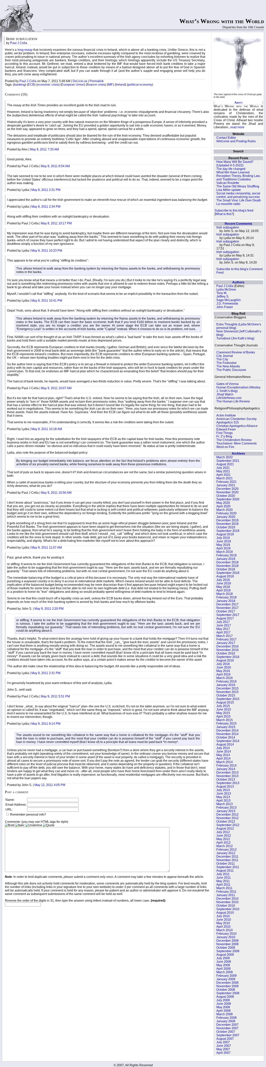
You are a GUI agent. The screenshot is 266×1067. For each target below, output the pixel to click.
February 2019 (226, 555)
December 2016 (227, 646)
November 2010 (227, 902)
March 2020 (224, 509)
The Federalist (226, 362)
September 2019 (227, 530)
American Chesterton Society (236, 419)
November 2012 (227, 818)
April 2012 (223, 842)
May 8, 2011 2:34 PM (45, 206)
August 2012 (225, 828)
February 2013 (226, 807)
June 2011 (223, 877)
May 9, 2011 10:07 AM (56, 388)
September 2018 (227, 572)
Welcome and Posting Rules (236, 141)
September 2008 (227, 993)
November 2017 (227, 607)
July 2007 (223, 1042)
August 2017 (225, 618)
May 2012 (223, 839)
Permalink (97, 81)
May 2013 (223, 797)
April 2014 (223, 758)
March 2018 (224, 593)
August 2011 (225, 870)
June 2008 (223, 1003)
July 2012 (223, 832)
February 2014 (226, 765)
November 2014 (227, 734)
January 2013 (225, 811)
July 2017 (223, 622)
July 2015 (223, 706)
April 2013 (223, 800)
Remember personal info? (27, 814)
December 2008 (227, 982)
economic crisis (48, 84)
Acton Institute (226, 415)
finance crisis (96, 84)
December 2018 (227, 562)
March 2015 (224, 720)
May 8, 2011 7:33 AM (44, 149)
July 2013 (223, 790)
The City (222, 359)
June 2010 (223, 919)
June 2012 (223, 835)
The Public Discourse (231, 369)
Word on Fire (225, 447)
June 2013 (223, 793)
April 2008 (223, 1010)
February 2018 (226, 597)
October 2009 (225, 947)
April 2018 (223, 590)
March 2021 (224, 478)
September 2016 (227, 657)
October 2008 (225, 989)
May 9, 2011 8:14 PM (45, 723)
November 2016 (227, 650)
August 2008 (225, 996)
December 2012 (227, 814)
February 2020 (226, 513)
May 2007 (223, 1049)
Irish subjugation (227, 227)
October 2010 (225, 905)
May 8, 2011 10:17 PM (56, 223)
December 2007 (227, 1024)
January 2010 (225, 937)
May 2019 (223, 544)
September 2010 (227, 909)
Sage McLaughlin (228, 300)
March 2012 (224, 846)
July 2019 (223, 537)
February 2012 (226, 849)
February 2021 (226, 481)
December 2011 (227, 856)
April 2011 (223, 884)
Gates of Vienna (227, 384)
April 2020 (223, 506)
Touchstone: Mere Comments (236, 443)
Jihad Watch (224, 394)
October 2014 (225, 737)
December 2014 (227, 730)
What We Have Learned (232, 172)
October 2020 (225, 495)
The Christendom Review (234, 440)
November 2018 (227, 565)
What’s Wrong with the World (221, 21)
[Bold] (9, 825)
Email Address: (15, 804)
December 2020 (227, 488)
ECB (31, 84)
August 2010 (225, 912)
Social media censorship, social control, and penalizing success (238, 195)
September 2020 (227, 499)
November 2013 (227, 776)
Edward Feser (226, 429)
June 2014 (223, 751)
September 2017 (227, 614)
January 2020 (225, 516)
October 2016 (225, 653)
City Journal (224, 355)
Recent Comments (238, 223)
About (238, 102)
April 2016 (223, 674)
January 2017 (225, 643)
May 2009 (223, 965)
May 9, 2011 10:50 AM (56, 492)
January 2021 (225, 485)
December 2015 (227, 688)
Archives (238, 453)
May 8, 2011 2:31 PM (45, 189)
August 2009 (225, 954)
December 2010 (227, 898)
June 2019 (223, 541)
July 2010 (223, 916)
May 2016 (223, 671)
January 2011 (225, 895)
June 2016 (223, 667)
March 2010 (224, 930)
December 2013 (227, 772)
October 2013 (225, 779)
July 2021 (223, 467)
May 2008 (223, 1007)
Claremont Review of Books (235, 352)
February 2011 (226, 891)
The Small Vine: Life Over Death (238, 200)
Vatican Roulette (227, 182)
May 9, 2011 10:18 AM (46, 429)
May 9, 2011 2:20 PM (48, 608)
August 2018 (225, 576)
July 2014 (223, 748)
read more (237, 127)
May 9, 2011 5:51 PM (55, 696)
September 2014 (227, 741)
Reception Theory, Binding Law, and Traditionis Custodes (238, 177)
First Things (224, 433)
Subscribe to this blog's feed (234, 210)
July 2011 (223, 874)
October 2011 (225, 863)
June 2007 (223, 1045)
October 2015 (225, 695)
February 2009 (226, 975)
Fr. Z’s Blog (224, 436)
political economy (140, 84)
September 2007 (227, 1035)
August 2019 (225, 534)
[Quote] (49, 825)
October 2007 (225, 1031)
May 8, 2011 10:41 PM (46, 300)
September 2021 (227, 460)
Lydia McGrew (226, 289)
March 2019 (224, 551)
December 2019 (227, 520)
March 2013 (224, 804)
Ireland (120, 84)
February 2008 (226, 1017)
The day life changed (230, 168)
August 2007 (225, 1038)
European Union (72, 84)
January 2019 (225, 558)
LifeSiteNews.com (228, 398)
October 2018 (225, 569)
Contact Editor (226, 137)
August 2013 (225, 786)
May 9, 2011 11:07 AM (46, 547)
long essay (25, 49)
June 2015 (223, 709)
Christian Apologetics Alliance (237, 426)
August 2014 (225, 744)
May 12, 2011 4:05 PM (49, 785)
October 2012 (225, 821)
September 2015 (227, 699)
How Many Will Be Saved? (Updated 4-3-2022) (234, 163)
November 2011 (227, 860)
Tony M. (221, 293)
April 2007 (223, 1052)
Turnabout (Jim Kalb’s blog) (235, 338)
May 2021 (223, 471)
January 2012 (225, 853)
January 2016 (225, 685)
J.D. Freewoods (227, 303)
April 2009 (223, 968)
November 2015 (227, 692)
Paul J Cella (224, 286)
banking (19, 84)
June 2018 (223, 583)
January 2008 (225, 1021)
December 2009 (227, 940)
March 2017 (224, 636)
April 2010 (223, 926)
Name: (10, 799)
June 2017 (223, 625)
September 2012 (227, 825)
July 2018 (223, 579)
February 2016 (226, 681)
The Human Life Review (233, 401)
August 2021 (225, 464)
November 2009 (227, 944)
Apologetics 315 (227, 422)
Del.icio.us (80, 81)
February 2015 (226, 723)
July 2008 (223, 1000)
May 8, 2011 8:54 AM (55, 166)
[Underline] (34, 825)
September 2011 (227, 867)
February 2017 (226, 639)
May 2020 (223, 502)
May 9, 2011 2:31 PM (45, 673)
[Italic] (20, 825)
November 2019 (227, 523)
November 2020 (227, 492)
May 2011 (223, 881)
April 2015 (223, 716)
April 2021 (223, 474)
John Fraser (224, 307)
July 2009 (223, 958)
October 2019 (225, 527)
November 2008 (227, 986)
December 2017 (227, 604)
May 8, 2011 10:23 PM (46, 250)
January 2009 (225, 979)
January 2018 (225, 600)
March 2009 (224, 972)
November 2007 (227, 1028)
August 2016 (225, 660)
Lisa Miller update (228, 189)
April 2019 (223, 548)
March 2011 (224, 888)
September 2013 (227, 783)
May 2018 (223, 586)
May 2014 (223, 755)
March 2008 (224, 1014)
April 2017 (223, 632)
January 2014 (225, 769)
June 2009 (223, 961)
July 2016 (223, 664)
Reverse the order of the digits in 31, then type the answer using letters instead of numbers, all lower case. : (85, 900)
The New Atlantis (228, 366)
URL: (9, 809)
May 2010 (223, 923)
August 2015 (225, 702)
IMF (110, 84)
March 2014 (224, 762)
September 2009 (227, 951)
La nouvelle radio (228, 203)
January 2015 (225, 727)
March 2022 (224, 457)
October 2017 (225, 611)
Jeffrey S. (222, 296)
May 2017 (223, 629)
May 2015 (223, 713)
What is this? (224, 214)
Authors (238, 282)
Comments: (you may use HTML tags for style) (36, 821)
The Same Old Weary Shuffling (237, 186)
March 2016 (224, 678)
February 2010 (226, 933)
